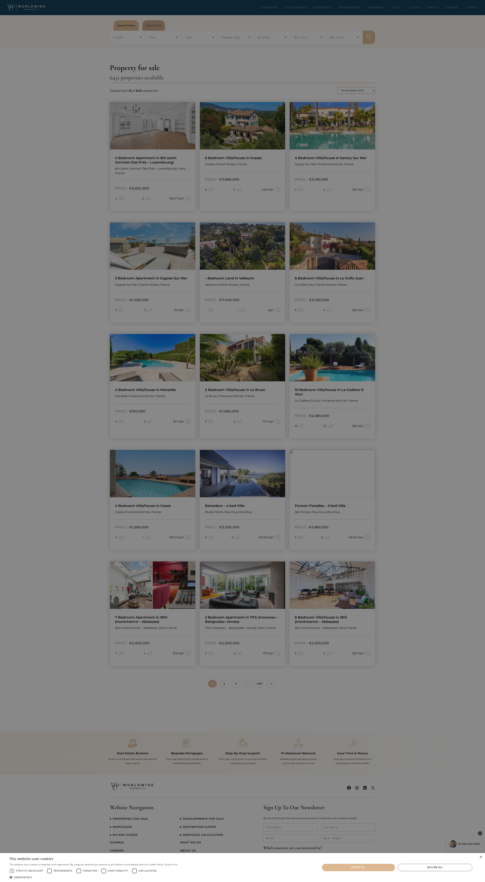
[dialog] (242, 867)
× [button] (480, 857)
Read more (171, 864)
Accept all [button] (358, 867)
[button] (93, 877)
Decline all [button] (435, 867)
